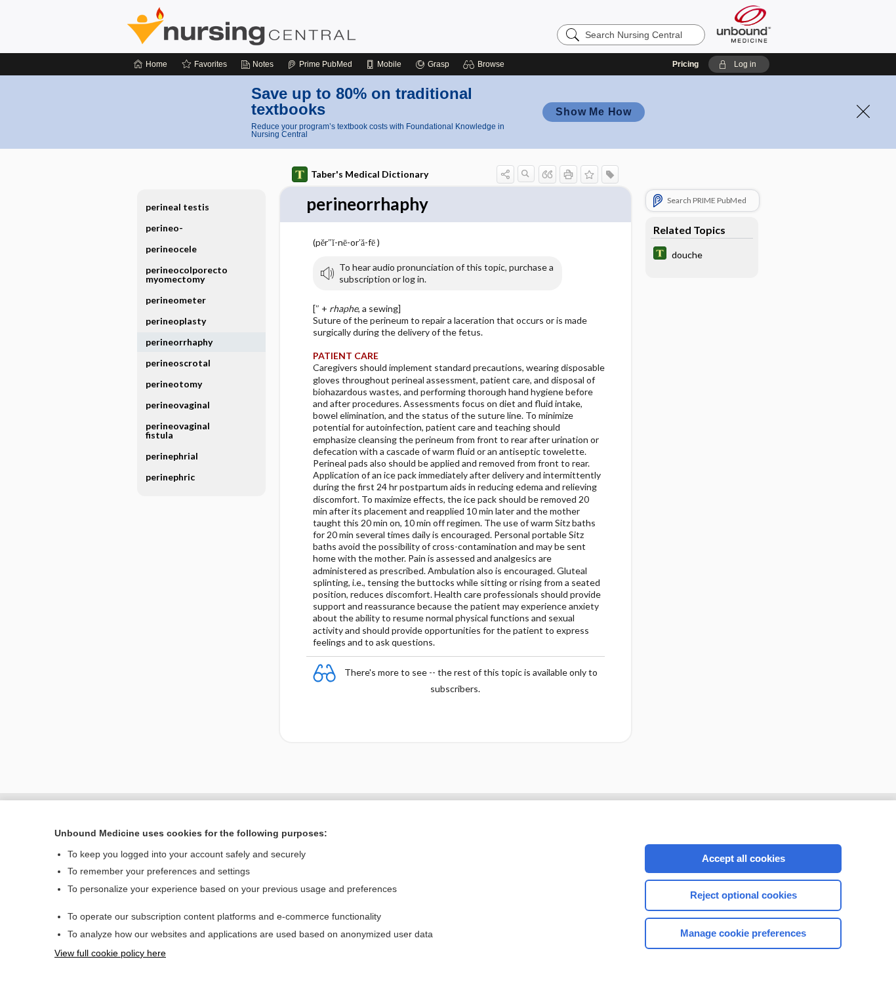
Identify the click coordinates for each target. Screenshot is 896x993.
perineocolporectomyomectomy (187, 274)
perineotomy (174, 383)
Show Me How (594, 111)
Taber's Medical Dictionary (369, 174)
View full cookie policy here (110, 953)
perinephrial (172, 455)
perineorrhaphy (179, 341)
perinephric (170, 476)
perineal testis (177, 206)
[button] (485, 64)
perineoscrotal (178, 362)
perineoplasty (176, 320)
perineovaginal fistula (178, 430)
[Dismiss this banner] (863, 111)
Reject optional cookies (743, 895)
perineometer (176, 299)
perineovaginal (178, 404)
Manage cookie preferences (743, 933)
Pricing (685, 64)
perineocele (171, 248)
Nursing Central (291, 26)
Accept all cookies (743, 858)
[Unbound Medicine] (744, 24)
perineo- (164, 227)
